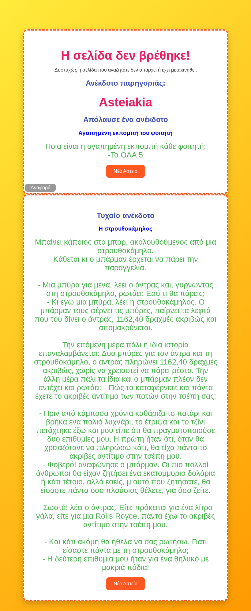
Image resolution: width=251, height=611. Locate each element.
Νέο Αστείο (125, 171)
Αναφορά (41, 187)
